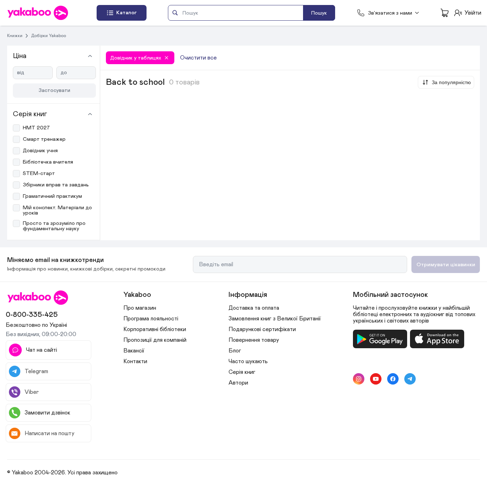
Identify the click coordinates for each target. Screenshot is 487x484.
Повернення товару (254, 340)
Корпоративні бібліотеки (154, 329)
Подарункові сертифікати (262, 329)
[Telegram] (410, 379)
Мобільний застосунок (390, 294)
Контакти (135, 361)
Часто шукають (248, 361)
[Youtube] (375, 379)
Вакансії (133, 351)
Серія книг (242, 372)
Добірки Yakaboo (48, 36)
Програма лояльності (150, 318)
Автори (238, 383)
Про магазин (139, 308)
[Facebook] (393, 379)
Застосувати (54, 90)
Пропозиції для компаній (154, 340)
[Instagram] (358, 379)
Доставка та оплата (254, 308)
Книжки (14, 36)
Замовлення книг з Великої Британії (275, 318)
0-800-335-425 (32, 314)
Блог (235, 351)
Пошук (319, 13)
